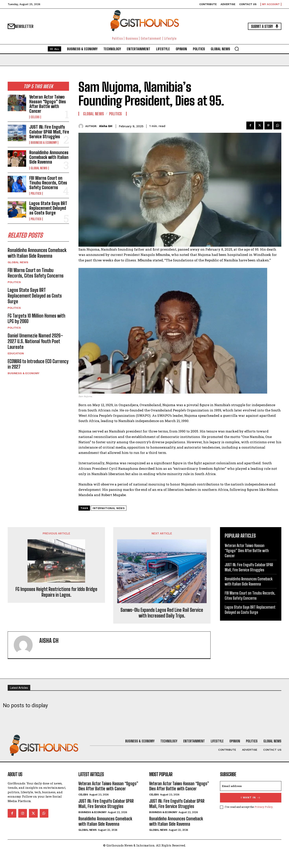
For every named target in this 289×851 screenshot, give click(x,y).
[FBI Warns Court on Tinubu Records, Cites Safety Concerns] (17, 184)
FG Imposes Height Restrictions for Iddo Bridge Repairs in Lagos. (56, 592)
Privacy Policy (263, 807)
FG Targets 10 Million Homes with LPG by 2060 (36, 318)
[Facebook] (250, 125)
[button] (236, 48)
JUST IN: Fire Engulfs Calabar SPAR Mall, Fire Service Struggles (49, 131)
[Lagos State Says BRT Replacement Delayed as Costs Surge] (17, 209)
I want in (248, 797)
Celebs (35, 117)
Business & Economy (44, 142)
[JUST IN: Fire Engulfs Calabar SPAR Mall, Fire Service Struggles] (17, 133)
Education (16, 353)
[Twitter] (259, 125)
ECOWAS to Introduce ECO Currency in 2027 (38, 364)
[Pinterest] (268, 125)
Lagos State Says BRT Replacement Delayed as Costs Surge (48, 208)
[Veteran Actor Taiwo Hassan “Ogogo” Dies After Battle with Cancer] (17, 103)
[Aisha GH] (81, 126)
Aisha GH (105, 126)
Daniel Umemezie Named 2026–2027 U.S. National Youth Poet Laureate (35, 341)
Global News (39, 168)
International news (109, 508)
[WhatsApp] (277, 125)
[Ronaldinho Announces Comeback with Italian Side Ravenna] (17, 158)
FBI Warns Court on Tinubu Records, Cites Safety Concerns (48, 182)
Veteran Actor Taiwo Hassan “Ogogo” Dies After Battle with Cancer (47, 104)
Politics (36, 193)
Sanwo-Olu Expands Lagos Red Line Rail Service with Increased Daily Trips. (162, 612)
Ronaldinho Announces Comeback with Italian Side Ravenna (48, 157)
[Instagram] (22, 813)
